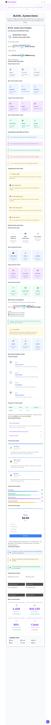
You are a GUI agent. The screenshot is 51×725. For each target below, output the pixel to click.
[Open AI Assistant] (48, 721)
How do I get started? (14, 423)
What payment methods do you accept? (18, 431)
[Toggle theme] (42, 2)
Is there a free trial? (13, 435)
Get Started (25, 535)
